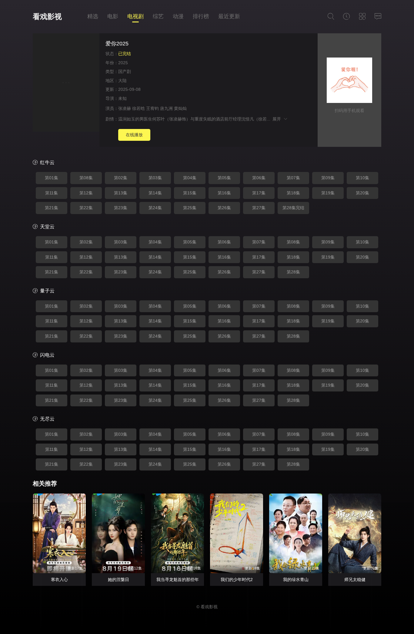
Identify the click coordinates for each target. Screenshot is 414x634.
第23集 (120, 207)
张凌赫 (124, 108)
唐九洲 (166, 108)
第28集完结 (293, 207)
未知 (122, 98)
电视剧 (135, 16)
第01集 (51, 177)
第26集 (224, 207)
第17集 (258, 192)
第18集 (293, 192)
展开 (277, 119)
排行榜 (201, 16)
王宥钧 (152, 108)
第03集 (155, 177)
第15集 (189, 192)
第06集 (258, 177)
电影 (112, 16)
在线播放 (134, 134)
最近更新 (229, 16)
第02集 (120, 177)
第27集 (258, 207)
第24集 (155, 207)
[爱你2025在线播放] (66, 83)
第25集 (189, 207)
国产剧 (124, 71)
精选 (92, 16)
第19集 (328, 192)
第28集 (293, 271)
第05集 (224, 177)
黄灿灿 (180, 108)
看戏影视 (47, 16)
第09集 (328, 177)
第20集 (362, 192)
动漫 (178, 16)
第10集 (362, 177)
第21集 (51, 207)
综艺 (158, 16)
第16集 (224, 192)
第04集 (189, 177)
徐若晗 (138, 108)
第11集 (51, 192)
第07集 (293, 177)
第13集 (120, 192)
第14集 (155, 192)
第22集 (86, 207)
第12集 (86, 192)
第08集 (86, 177)
